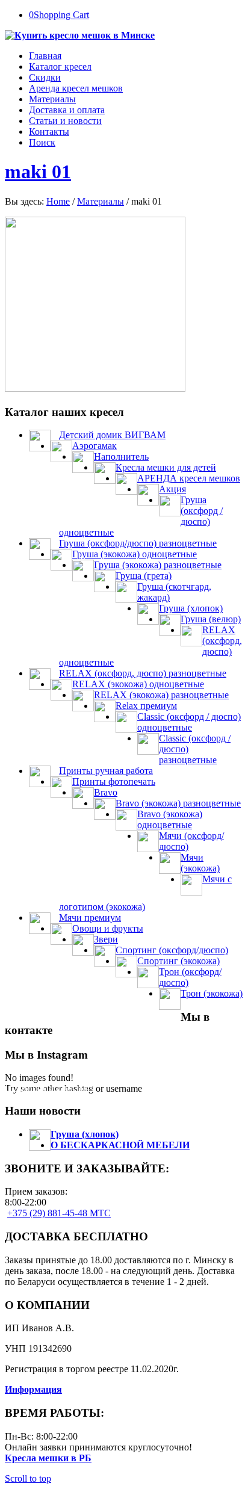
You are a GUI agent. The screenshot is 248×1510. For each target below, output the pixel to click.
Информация (33, 1389)
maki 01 (38, 171)
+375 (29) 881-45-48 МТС (59, 1213)
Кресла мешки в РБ (48, 1458)
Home (58, 201)
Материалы (100, 201)
